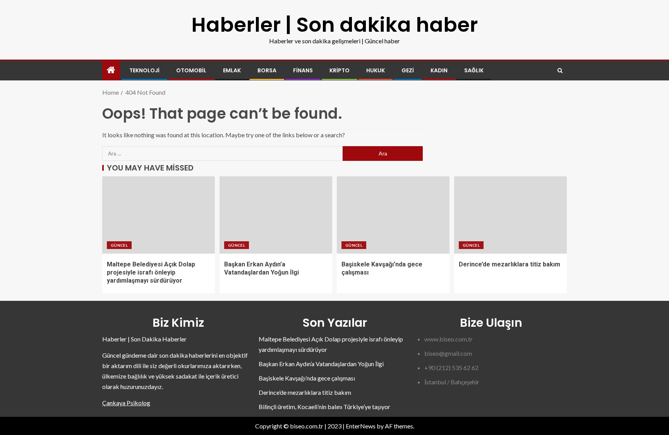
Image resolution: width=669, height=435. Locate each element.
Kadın (439, 70)
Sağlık (474, 70)
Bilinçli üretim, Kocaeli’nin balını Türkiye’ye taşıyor (324, 406)
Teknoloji (144, 70)
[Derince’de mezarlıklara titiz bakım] (510, 215)
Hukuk (375, 70)
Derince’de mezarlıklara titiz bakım (509, 264)
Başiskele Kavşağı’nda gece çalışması (307, 378)
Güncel (119, 245)
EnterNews (361, 426)
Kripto (339, 70)
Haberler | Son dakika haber (334, 24)
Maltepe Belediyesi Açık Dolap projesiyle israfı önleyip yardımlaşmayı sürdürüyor (151, 273)
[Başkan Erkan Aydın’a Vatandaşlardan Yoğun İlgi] (276, 215)
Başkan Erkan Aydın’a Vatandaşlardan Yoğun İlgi (321, 363)
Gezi (407, 70)
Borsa (266, 70)
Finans (303, 70)
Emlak (232, 70)
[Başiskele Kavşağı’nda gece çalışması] (393, 215)
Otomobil (191, 70)
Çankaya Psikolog (126, 402)
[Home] (111, 70)
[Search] (560, 70)
